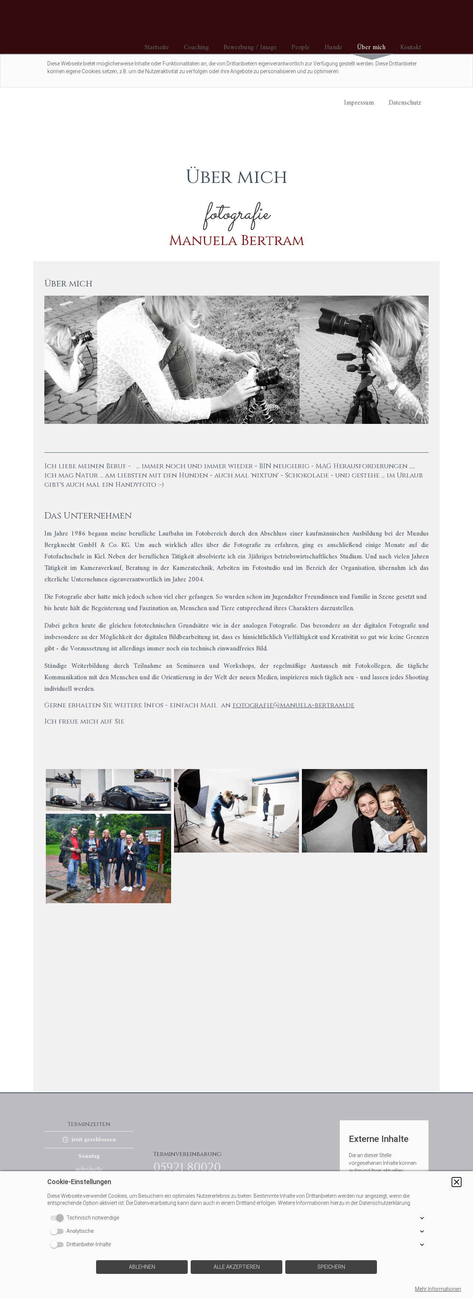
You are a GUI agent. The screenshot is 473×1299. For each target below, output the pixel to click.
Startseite (156, 47)
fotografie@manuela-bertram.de (293, 705)
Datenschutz (405, 103)
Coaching (196, 47)
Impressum (359, 103)
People (301, 47)
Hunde (333, 47)
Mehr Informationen (438, 1289)
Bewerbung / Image (250, 47)
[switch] (58, 1218)
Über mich (371, 47)
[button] (456, 1182)
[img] (77, 27)
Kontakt (410, 47)
